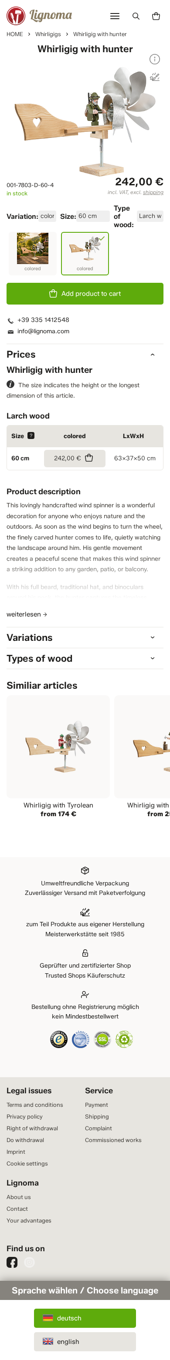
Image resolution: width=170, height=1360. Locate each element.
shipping (153, 192)
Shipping (97, 1116)
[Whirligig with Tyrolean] (58, 757)
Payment (96, 1104)
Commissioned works (113, 1139)
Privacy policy (25, 1116)
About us (19, 1196)
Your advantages (29, 1220)
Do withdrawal (25, 1139)
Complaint (98, 1128)
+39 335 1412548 (43, 320)
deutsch (69, 1318)
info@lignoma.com (43, 331)
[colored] (33, 253)
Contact (17, 1208)
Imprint (16, 1151)
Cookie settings (27, 1163)
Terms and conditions (35, 1104)
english (68, 1342)
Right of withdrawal (32, 1128)
